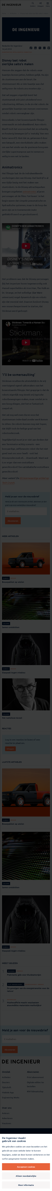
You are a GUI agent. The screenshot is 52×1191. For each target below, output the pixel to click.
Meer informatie (26, 1185)
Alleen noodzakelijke (26, 1175)
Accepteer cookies (26, 1166)
